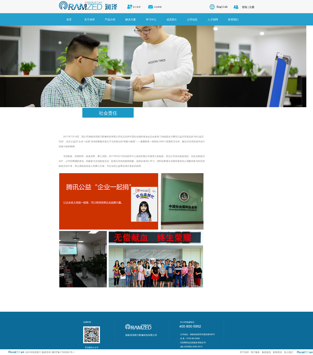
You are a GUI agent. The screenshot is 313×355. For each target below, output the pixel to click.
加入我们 (288, 352)
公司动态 (192, 19)
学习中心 (151, 19)
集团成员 (267, 352)
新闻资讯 (278, 352)
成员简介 (171, 19)
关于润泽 (89, 19)
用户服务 (256, 352)
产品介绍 (110, 19)
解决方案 (130, 19)
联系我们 (233, 19)
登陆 (244, 7)
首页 (69, 19)
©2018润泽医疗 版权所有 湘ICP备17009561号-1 (50, 352)
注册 (251, 7)
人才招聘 (213, 19)
